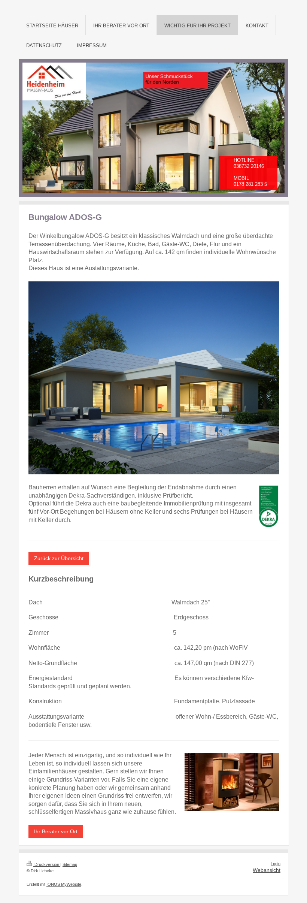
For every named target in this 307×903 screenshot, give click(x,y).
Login (275, 863)
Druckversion (46, 864)
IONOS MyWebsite (63, 884)
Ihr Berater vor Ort (55, 831)
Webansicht (266, 870)
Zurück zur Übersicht (58, 558)
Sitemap (70, 864)
